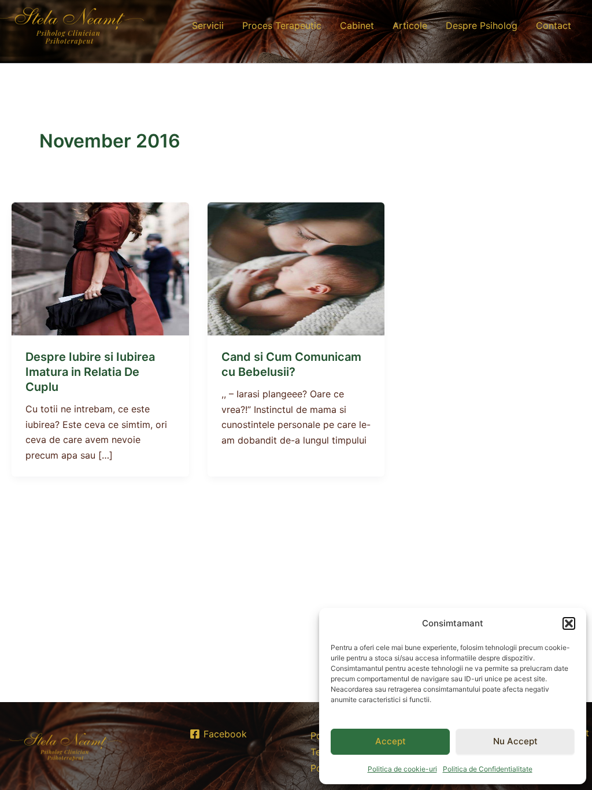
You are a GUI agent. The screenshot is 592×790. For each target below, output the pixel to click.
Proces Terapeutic (281, 25)
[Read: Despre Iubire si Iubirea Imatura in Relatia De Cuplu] (100, 268)
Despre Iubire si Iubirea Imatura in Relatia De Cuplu (90, 372)
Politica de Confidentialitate (487, 769)
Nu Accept (515, 741)
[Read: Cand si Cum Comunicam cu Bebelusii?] (296, 268)
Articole (410, 25)
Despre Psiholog (481, 25)
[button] (569, 623)
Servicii (208, 25)
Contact (553, 25)
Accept (390, 741)
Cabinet (357, 25)
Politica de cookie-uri (402, 769)
